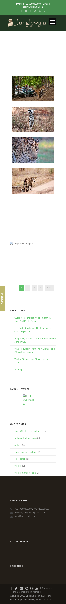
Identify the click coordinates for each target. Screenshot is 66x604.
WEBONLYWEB (44, 599)
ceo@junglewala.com (33, 7)
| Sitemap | (35, 592)
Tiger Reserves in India (25, 452)
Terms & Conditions (20, 592)
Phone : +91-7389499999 (28, 4)
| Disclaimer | (46, 588)
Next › (49, 287)
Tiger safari (19, 459)
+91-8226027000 (41, 508)
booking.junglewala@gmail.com (30, 512)
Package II (19, 369)
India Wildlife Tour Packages (28, 431)
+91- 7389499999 (23, 508)
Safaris (17, 445)
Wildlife (17, 466)
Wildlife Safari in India (25, 473)
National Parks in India (25, 438)
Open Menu (52, 21)
